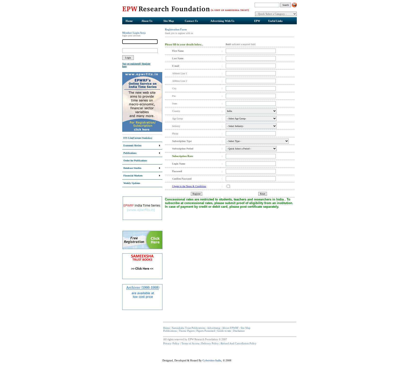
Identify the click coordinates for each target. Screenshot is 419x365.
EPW (257, 20)
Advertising (213, 327)
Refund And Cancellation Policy (239, 343)
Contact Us (191, 20)
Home (129, 20)
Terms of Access (190, 343)
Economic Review (132, 145)
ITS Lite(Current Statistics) (137, 138)
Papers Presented (205, 330)
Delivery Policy (210, 343)
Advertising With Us (222, 20)
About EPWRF (230, 327)
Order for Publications (135, 160)
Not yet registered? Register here (136, 65)
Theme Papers (186, 330)
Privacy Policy (171, 343)
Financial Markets (133, 175)
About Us (146, 20)
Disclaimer (239, 330)
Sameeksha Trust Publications (188, 327)
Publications (130, 153)
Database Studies (132, 168)
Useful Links (275, 20)
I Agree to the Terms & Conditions (189, 186)
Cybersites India (211, 360)
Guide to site (224, 330)
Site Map (168, 20)
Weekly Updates (131, 183)
